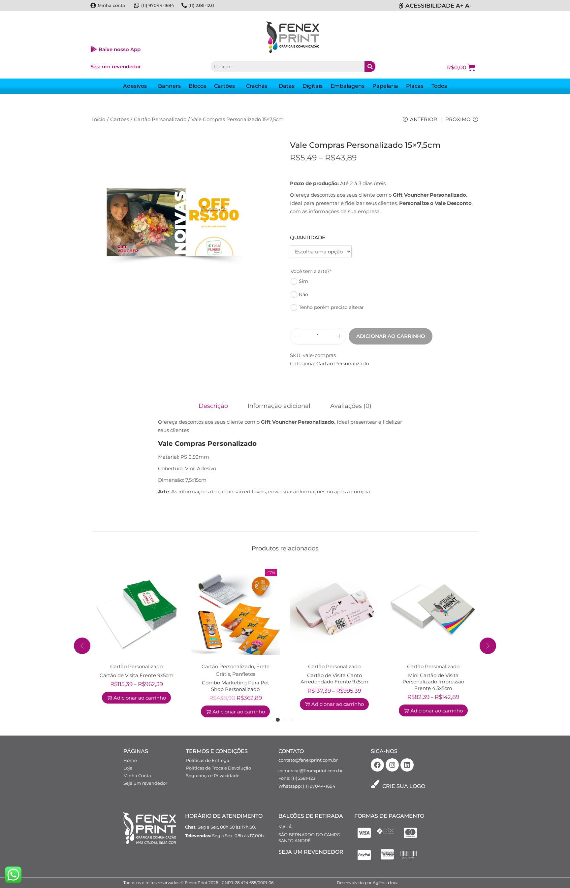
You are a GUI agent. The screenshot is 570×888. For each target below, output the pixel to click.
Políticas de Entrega (207, 760)
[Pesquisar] (369, 66)
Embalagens (347, 86)
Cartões (224, 86)
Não (303, 294)
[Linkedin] (407, 765)
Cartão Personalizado (160, 119)
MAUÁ (285, 826)
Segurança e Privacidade (212, 775)
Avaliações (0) (350, 406)
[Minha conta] (93, 5)
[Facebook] (377, 765)
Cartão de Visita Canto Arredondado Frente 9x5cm (334, 678)
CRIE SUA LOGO (403, 786)
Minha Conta (137, 775)
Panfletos (243, 674)
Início (98, 119)
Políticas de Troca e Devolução (218, 768)
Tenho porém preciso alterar (331, 307)
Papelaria (385, 86)
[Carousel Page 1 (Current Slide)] (278, 720)
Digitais (312, 86)
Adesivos (135, 86)
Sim (303, 281)
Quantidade (307, 237)
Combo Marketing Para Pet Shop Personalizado (235, 685)
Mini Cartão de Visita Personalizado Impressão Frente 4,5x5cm (433, 681)
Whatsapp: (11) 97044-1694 (306, 786)
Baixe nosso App (120, 49)
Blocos (197, 86)
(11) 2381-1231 (201, 5)
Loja (128, 768)
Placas (415, 86)
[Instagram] (392, 765)
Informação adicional (279, 406)
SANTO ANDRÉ (294, 840)
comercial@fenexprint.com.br (310, 770)
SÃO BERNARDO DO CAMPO (309, 834)
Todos (439, 86)
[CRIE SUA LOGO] (375, 784)
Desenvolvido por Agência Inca (367, 882)
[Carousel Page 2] (285, 720)
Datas (287, 86)
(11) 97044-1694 (157, 5)
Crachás (257, 86)
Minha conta (111, 5)
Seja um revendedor (115, 66)
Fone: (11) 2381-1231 (297, 778)
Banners (169, 86)
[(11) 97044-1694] (137, 5)
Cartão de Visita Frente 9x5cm (137, 675)
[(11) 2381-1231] (184, 5)
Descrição (213, 406)
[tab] (213, 406)
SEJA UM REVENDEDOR (310, 852)
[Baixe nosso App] (93, 49)
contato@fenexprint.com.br (308, 760)
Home (130, 760)
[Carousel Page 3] (292, 720)
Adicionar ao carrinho (390, 336)
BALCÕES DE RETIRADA (310, 816)
